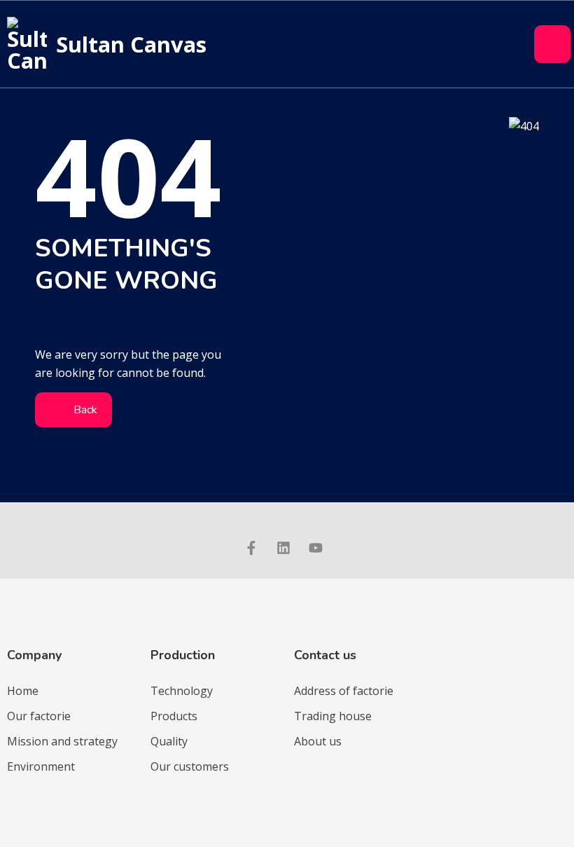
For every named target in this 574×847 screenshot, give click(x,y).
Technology (181, 690)
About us (318, 741)
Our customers (189, 766)
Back (84, 410)
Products (173, 716)
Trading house (333, 716)
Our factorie (39, 716)
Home (22, 690)
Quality (169, 741)
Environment (41, 766)
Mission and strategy (62, 741)
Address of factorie (343, 690)
